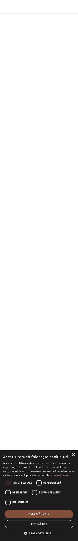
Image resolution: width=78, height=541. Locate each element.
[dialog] (39, 495)
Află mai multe (60, 475)
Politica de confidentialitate (39, 438)
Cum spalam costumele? (39, 412)
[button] (39, 533)
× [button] (73, 454)
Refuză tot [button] (39, 524)
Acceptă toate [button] (38, 514)
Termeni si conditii (39, 418)
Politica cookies (39, 444)
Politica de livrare (39, 425)
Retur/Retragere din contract (39, 431)
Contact (39, 406)
